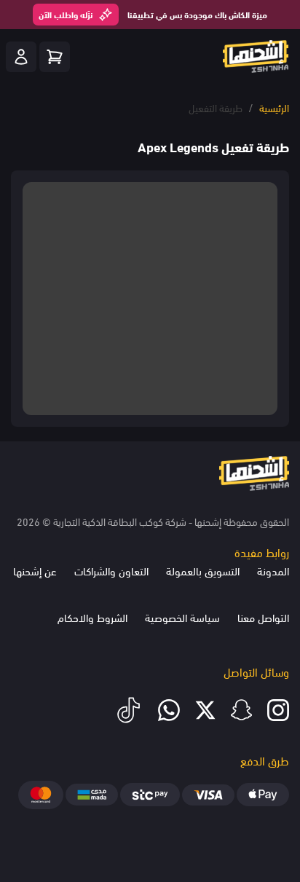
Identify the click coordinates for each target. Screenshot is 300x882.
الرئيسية (274, 107)
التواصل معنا (263, 617)
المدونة (273, 570)
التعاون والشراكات (111, 570)
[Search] (54, 57)
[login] (21, 57)
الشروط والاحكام (92, 617)
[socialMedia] (278, 710)
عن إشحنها (35, 570)
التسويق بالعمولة (203, 570)
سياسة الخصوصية (182, 617)
